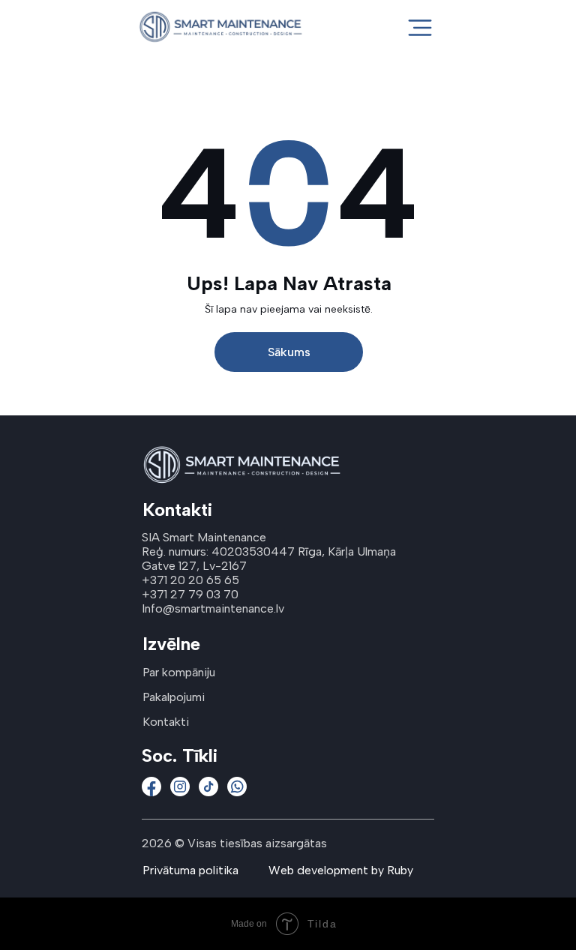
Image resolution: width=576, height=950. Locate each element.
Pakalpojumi (173, 697)
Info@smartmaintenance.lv (213, 608)
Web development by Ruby (340, 870)
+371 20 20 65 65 (190, 580)
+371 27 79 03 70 (190, 594)
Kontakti (165, 722)
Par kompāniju (178, 672)
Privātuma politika (190, 870)
